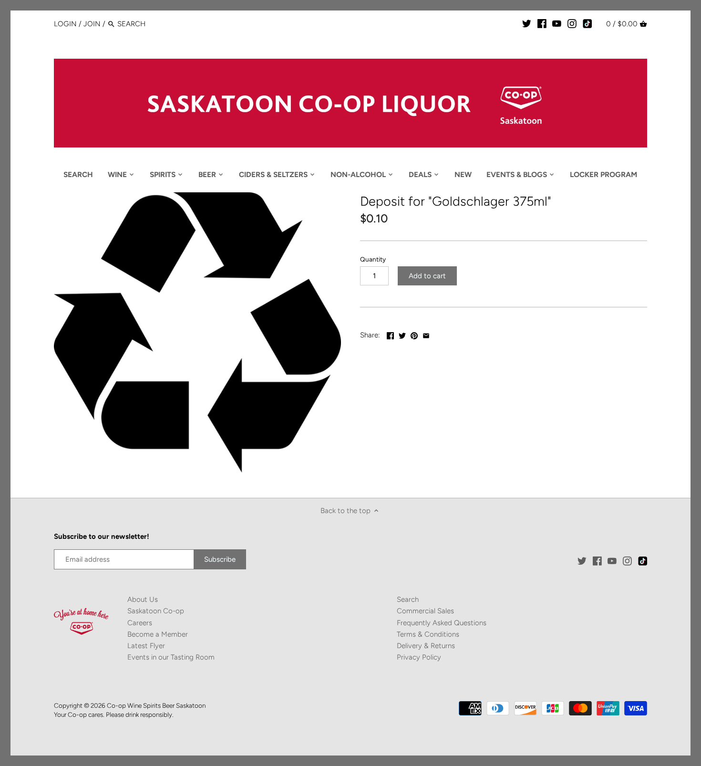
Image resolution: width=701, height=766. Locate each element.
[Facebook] (541, 23)
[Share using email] (426, 334)
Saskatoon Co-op (155, 611)
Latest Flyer (146, 645)
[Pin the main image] (414, 334)
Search (408, 599)
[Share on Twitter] (402, 334)
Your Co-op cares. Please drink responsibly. (114, 714)
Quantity (373, 259)
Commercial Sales (425, 611)
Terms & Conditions (428, 634)
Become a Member (157, 634)
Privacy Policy (419, 657)
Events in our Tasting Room (171, 657)
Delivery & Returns (426, 645)
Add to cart (427, 276)
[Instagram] (572, 23)
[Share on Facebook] (390, 334)
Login (65, 24)
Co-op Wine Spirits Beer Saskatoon (156, 705)
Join (92, 24)
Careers (139, 623)
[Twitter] (526, 23)
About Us (142, 599)
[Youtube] (556, 23)
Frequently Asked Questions (441, 623)
